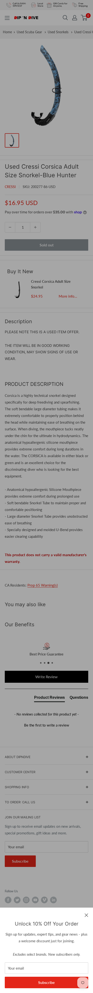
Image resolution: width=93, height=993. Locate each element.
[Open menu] (7, 18)
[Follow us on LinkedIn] (53, 900)
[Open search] (65, 17)
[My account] (74, 17)
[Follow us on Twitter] (17, 900)
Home (7, 32)
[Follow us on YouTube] (35, 900)
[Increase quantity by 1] (35, 227)
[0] (84, 18)
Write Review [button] (46, 676)
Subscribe (46, 982)
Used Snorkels (58, 32)
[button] (46, 724)
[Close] (86, 914)
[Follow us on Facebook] (8, 900)
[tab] (49, 698)
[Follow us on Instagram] (26, 900)
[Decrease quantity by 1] (10, 227)
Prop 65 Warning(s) (42, 585)
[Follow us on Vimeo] (44, 900)
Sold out (47, 245)
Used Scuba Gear (30, 32)
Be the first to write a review (46, 725)
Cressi (10, 187)
